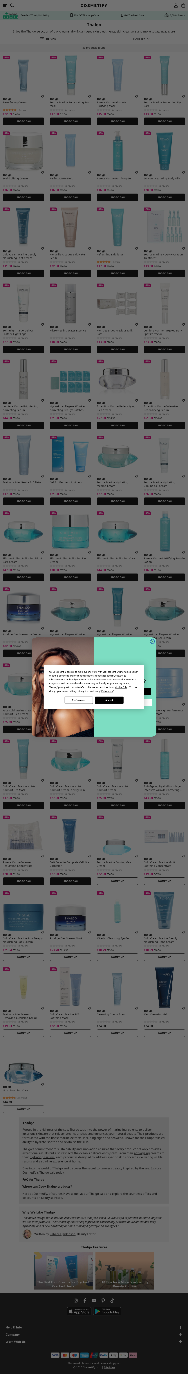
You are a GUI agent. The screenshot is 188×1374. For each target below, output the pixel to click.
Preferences (78, 700)
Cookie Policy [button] (121, 687)
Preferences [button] (107, 691)
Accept (109, 700)
